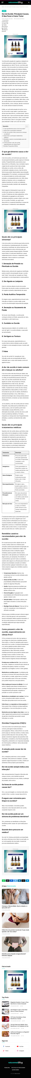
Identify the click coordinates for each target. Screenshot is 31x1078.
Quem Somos (15, 1069)
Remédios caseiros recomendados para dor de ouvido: (15, 140)
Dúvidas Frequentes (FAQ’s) (11, 146)
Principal (7, 1067)
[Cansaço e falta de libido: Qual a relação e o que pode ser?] (15, 896)
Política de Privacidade (18, 1067)
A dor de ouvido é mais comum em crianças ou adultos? (15, 133)
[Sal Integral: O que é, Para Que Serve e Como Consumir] (5, 1011)
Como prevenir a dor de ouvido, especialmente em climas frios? (12, 143)
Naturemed (17, 1073)
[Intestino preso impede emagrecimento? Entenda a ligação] (15, 944)
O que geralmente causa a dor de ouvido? (14, 128)
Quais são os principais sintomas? (13, 130)
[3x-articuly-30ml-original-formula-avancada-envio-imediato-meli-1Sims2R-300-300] (15, 57)
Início (3, 6)
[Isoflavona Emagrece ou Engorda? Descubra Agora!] (5, 1034)
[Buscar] (28, 2)
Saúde (4, 11)
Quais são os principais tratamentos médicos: (13, 136)
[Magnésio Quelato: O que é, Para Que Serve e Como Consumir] (5, 1004)
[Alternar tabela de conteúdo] (26, 126)
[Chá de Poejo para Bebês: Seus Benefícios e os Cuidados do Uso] (5, 1026)
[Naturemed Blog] (15, 2)
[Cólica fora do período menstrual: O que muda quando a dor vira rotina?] (15, 920)
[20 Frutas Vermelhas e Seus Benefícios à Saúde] (5, 1019)
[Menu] (2, 2)
